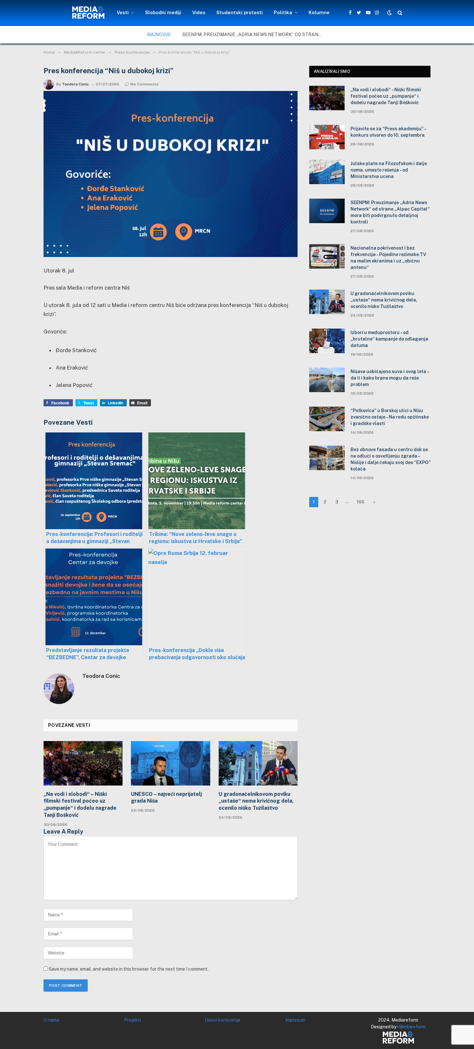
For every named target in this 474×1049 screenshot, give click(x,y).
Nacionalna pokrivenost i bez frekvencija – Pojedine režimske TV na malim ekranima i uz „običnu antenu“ (388, 257)
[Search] (399, 12)
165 (360, 502)
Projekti (132, 1020)
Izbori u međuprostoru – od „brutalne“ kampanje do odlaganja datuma (389, 339)
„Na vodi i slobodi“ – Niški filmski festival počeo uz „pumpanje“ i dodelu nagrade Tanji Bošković (80, 804)
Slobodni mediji (163, 12)
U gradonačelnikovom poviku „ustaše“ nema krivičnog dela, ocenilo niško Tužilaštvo (256, 801)
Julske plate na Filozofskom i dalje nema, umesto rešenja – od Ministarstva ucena (389, 170)
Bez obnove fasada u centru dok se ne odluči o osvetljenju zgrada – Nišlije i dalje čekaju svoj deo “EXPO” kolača (390, 459)
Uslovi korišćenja (222, 1020)
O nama (51, 1020)
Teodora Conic (75, 84)
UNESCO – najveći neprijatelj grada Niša (166, 797)
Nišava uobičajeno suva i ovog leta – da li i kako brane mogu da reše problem (390, 378)
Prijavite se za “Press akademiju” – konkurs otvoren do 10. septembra (388, 132)
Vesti (123, 12)
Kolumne (319, 12)
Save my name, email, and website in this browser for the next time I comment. (129, 969)
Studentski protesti (239, 12)
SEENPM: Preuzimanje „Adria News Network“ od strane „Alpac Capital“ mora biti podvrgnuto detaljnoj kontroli (254, 34)
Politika (283, 12)
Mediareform (412, 1026)
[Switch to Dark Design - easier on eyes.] (389, 12)
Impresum (295, 1020)
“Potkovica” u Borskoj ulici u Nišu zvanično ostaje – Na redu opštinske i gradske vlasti (390, 417)
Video (198, 12)
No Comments (144, 84)
